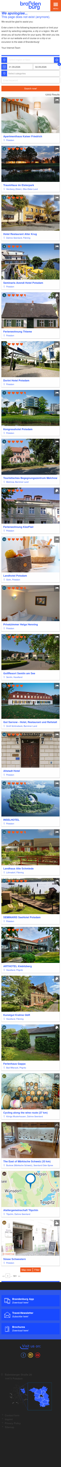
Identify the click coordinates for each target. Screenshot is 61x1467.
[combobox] (30, 60)
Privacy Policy (13, 1423)
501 (15, 1275)
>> (19, 1275)
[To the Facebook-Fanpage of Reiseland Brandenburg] (23, 1354)
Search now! (30, 88)
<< (3, 1275)
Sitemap (9, 1427)
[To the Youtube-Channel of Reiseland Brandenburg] (37, 1354)
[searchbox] (22, 60)
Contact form (12, 1415)
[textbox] (16, 73)
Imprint (9, 1419)
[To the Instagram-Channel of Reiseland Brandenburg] (30, 1354)
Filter (36, 1269)
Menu (55, 8)
